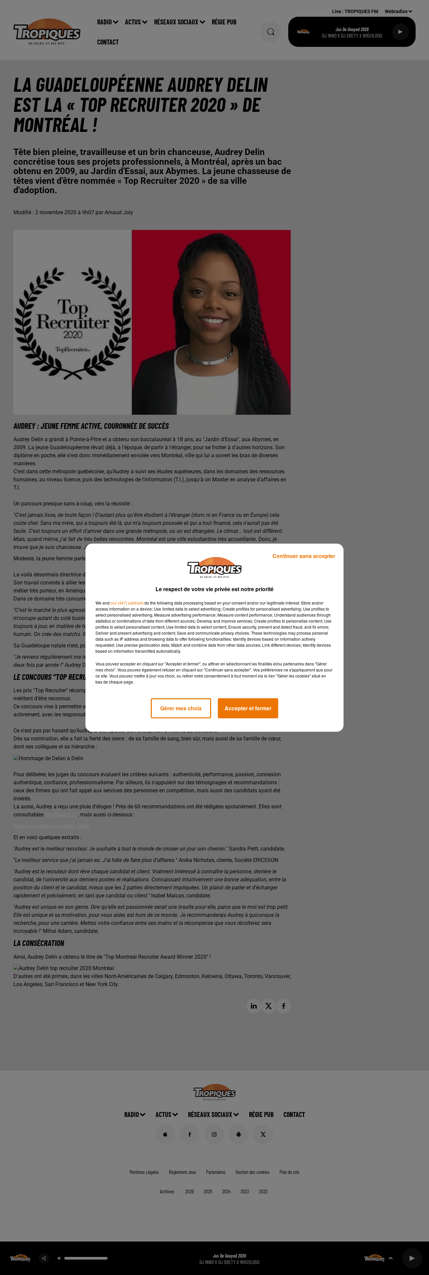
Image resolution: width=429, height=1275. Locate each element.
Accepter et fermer (248, 708)
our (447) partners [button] (127, 603)
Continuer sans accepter (303, 556)
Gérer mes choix (181, 708)
